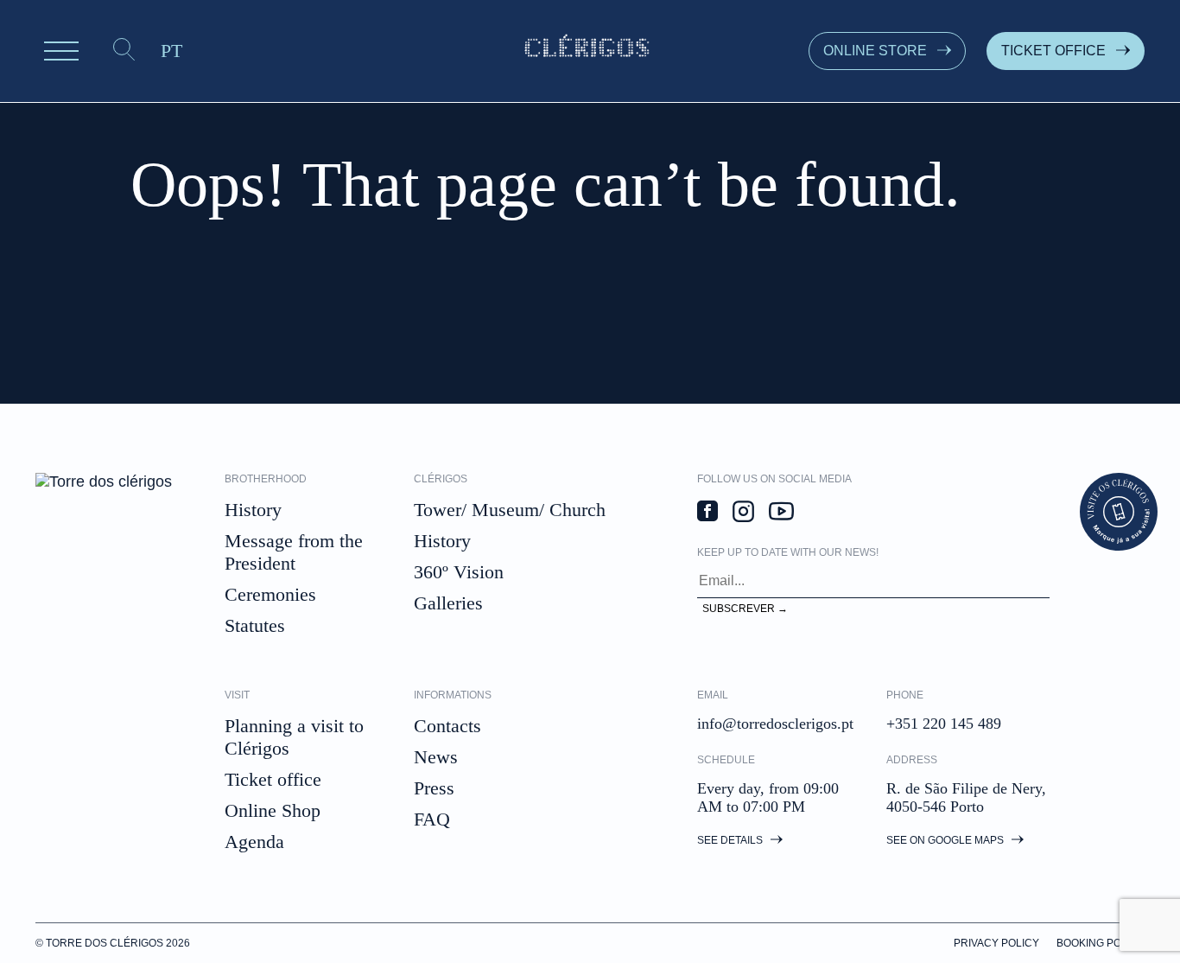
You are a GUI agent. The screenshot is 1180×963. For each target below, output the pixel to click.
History (253, 509)
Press (434, 788)
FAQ (432, 819)
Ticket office (273, 779)
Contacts (447, 726)
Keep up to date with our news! (788, 552)
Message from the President (294, 552)
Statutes (255, 625)
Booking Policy (1100, 943)
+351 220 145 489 (943, 723)
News (436, 757)
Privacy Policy (996, 943)
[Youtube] (781, 513)
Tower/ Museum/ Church (510, 509)
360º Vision (459, 572)
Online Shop (272, 810)
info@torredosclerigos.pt (775, 723)
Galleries (448, 603)
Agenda (254, 841)
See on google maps (946, 840)
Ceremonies (270, 594)
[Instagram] (743, 513)
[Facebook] (707, 513)
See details (731, 840)
